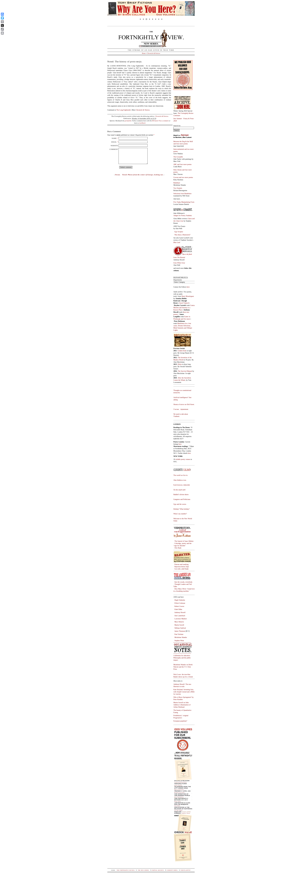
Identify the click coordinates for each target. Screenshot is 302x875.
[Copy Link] (2, 29)
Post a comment (164, 121)
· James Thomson (179, 631)
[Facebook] (2, 14)
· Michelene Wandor (180, 637)
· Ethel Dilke (177, 609)
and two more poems (186, 177)
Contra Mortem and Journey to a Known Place (184, 307)
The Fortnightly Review (125, 870)
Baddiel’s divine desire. (181, 494)
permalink (128, 121)
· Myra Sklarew (178, 622)
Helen (180, 364)
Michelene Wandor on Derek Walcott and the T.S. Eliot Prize (183, 667)
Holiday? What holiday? (181, 509)
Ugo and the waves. (180, 504)
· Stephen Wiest (178, 640)
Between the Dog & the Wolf (183, 141)
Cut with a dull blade (181, 569)
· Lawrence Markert (180, 619)
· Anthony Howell (179, 612)
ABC (175, 164)
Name (114, 138)
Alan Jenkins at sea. (180, 480)
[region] (151, 12)
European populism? (180, 721)
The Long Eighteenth (123, 110)
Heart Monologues (187, 296)
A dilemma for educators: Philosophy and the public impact (182, 658)
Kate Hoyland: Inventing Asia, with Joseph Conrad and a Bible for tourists (184, 692)
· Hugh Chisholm (179, 600)
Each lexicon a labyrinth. (181, 485)
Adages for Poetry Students (182, 215)
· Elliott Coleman (179, 603)
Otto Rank (177, 548)
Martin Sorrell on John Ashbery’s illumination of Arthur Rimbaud (182, 705)
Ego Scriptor (178, 232)
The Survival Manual (185, 371)
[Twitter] (2, 18)
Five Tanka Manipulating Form (183, 202)
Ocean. (117, 175)
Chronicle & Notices (153, 53)
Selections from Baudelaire (182, 193)
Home (144, 53)
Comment (113, 149)
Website (114, 146)
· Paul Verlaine (178, 634)
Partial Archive (158, 870)
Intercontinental (178, 149)
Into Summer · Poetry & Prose (183, 118)
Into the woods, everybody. (183, 582)
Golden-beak (182, 351)
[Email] (2, 33)
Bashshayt (176, 183)
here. (188, 287)
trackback (142, 123)
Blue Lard (176, 242)
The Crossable (178, 157)
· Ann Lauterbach (179, 616)
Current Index (172, 870)
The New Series (143, 870)
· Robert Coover (178, 606)
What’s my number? (180, 514)
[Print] (2, 22)
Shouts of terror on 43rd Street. (184, 404)
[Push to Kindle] (2, 25)
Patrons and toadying (181, 564)
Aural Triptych (184, 303)
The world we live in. (180, 475)
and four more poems (180, 144)
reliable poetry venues (183, 459)
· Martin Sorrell (178, 625)
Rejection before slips (181, 567)
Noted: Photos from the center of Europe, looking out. (142, 175)
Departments (177, 280)
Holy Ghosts (177, 170)
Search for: (177, 126)
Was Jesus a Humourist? (182, 235)
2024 (175, 121)
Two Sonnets (177, 188)
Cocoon (176, 177)
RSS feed (155, 121)
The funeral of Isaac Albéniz (183, 541)
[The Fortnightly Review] (151, 46)
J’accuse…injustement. (181, 409)
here (189, 453)
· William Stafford (179, 628)
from (179, 257)
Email (114, 142)
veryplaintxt (185, 870)
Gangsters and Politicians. (182, 499)
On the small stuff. (179, 490)
